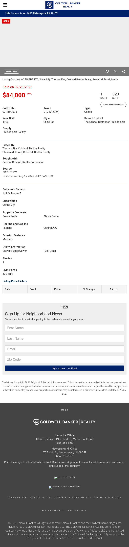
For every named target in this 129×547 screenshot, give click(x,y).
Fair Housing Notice (107, 497)
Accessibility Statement (71, 497)
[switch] (106, 72)
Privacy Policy (40, 497)
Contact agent (11, 71)
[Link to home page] (64, 5)
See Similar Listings (113, 105)
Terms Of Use (17, 497)
